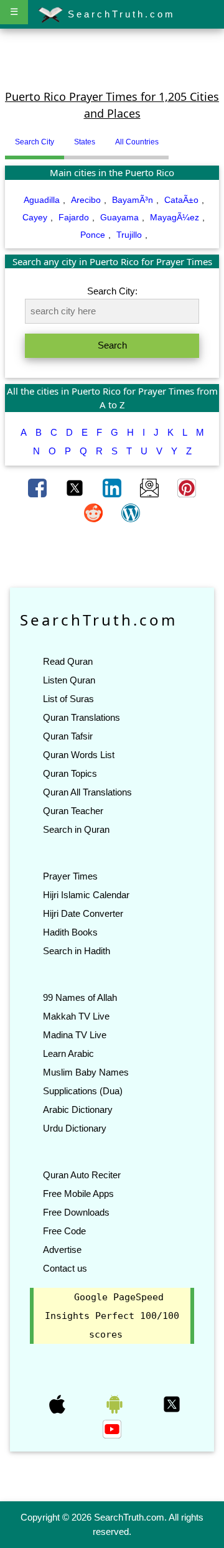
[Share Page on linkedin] (113, 487)
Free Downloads (76, 1212)
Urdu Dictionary (74, 1128)
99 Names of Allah (80, 997)
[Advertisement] (112, 57)
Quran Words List (78, 754)
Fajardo (73, 217)
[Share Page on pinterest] (186, 487)
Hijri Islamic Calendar (86, 894)
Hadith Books (70, 932)
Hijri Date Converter (83, 913)
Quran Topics (70, 773)
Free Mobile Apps (78, 1193)
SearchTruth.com (119, 14)
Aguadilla (42, 200)
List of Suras (68, 698)
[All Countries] (184, 137)
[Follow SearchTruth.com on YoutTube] (112, 1428)
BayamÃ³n (132, 200)
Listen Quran (69, 680)
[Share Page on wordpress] (130, 512)
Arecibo (86, 200)
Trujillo (129, 235)
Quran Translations (81, 717)
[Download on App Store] (58, 1404)
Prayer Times (70, 876)
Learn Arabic (68, 1053)
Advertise (62, 1249)
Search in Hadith (76, 950)
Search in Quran (76, 829)
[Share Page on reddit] (94, 512)
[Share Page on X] (76, 487)
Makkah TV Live (76, 1016)
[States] (178, 137)
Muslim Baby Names (86, 1072)
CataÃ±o (181, 200)
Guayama (119, 217)
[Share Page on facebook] (38, 487)
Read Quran (68, 661)
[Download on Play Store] (116, 1404)
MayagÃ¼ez (174, 217)
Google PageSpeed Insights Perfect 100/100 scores (112, 1316)
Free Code (64, 1231)
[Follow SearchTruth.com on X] (171, 1404)
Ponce (92, 235)
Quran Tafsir (68, 736)
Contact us (65, 1268)
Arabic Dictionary (78, 1109)
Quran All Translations (87, 792)
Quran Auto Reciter (82, 1175)
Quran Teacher (73, 810)
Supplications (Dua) (83, 1091)
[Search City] (172, 137)
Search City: (112, 291)
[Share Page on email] (150, 487)
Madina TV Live (74, 1035)
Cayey (34, 217)
